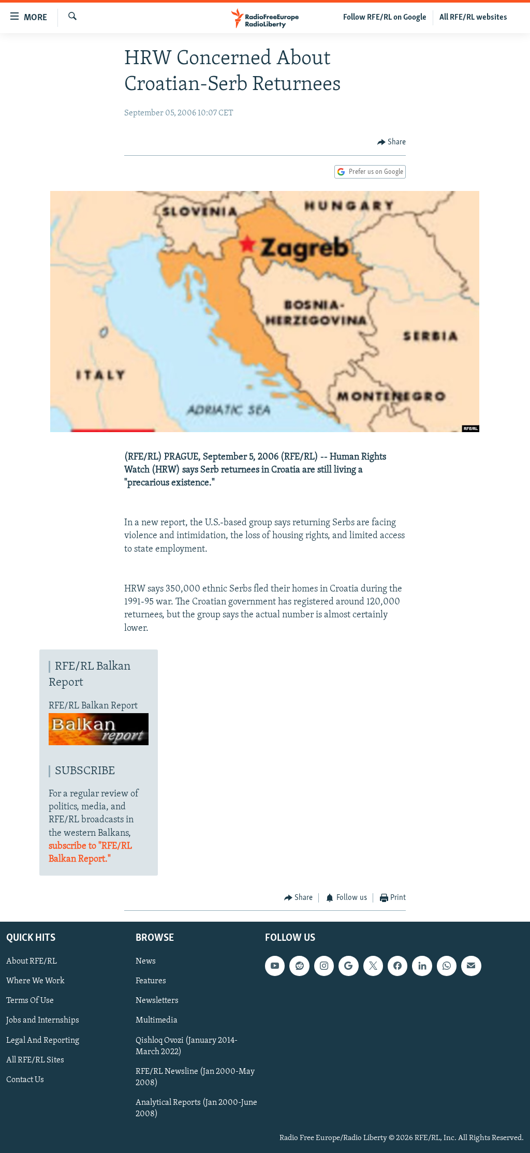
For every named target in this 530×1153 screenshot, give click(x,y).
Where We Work (35, 981)
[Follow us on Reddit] (299, 965)
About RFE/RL (31, 961)
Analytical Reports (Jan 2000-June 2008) (196, 1108)
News (146, 961)
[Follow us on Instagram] (324, 965)
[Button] (391, 142)
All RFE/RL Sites (35, 1060)
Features (151, 981)
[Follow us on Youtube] (275, 965)
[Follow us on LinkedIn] (422, 965)
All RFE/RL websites (473, 17)
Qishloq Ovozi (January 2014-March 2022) (187, 1046)
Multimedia (157, 1020)
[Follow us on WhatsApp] (447, 965)
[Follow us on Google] (348, 965)
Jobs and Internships (42, 1020)
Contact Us (25, 1079)
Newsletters (157, 1001)
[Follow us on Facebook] (397, 965)
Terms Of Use (30, 1001)
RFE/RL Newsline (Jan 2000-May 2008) (195, 1077)
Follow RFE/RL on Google (384, 17)
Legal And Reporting (42, 1040)
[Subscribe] (471, 965)
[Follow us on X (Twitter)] (373, 965)
